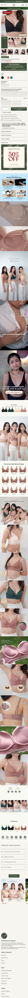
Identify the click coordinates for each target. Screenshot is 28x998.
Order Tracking (7, 867)
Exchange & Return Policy (10, 862)
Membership (4, 957)
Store (2, 960)
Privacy (3, 993)
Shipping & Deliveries (6, 970)
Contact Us (4, 981)
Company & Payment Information (12, 851)
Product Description (6, 131)
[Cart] (25, 5)
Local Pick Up (4, 975)
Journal (3, 963)
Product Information (6, 135)
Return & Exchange (6, 978)
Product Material (5, 139)
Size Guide (3, 983)
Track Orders (4, 973)
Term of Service (5, 996)
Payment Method (5, 991)
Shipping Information (9, 856)
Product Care (4, 142)
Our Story (3, 955)
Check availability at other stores (8, 127)
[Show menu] (1, 5)
